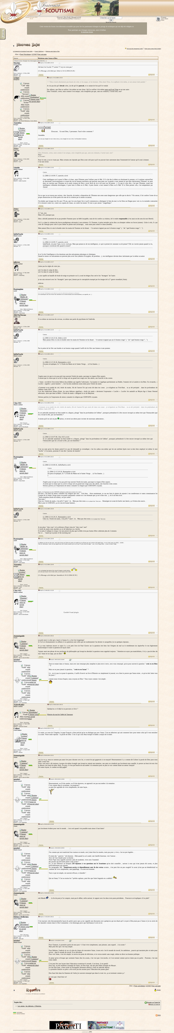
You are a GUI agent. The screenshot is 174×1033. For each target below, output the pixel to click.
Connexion (77, 18)
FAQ (71, 18)
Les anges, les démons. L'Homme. (29, 1006)
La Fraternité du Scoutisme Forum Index (22, 51)
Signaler (159, 990)
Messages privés (76, 17)
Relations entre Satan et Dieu (53, 51)
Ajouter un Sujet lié (153, 1002)
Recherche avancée (111, 22)
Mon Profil (67, 17)
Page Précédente (25, 54)
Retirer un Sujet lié (155, 1004)
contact (90, 1031)
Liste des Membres (63, 18)
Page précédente (139, 986)
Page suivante (42, 54)
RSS (159, 1015)
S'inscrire (59, 17)
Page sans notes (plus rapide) (153, 48)
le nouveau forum (87, 32)
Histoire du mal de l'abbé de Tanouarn (60, 714)
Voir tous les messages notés (135, 48)
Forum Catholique (39, 51)
